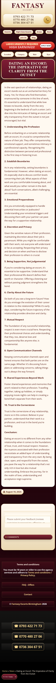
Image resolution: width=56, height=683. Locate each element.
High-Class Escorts (24, 32)
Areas (39, 32)
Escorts (8, 32)
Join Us (23, 37)
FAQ (24, 584)
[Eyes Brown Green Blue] (48, 54)
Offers (31, 584)
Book (49, 32)
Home (5, 671)
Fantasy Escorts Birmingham (27, 604)
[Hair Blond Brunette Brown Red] (34, 54)
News (12, 671)
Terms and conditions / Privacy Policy (36, 574)
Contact (28, 594)
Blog (34, 37)
